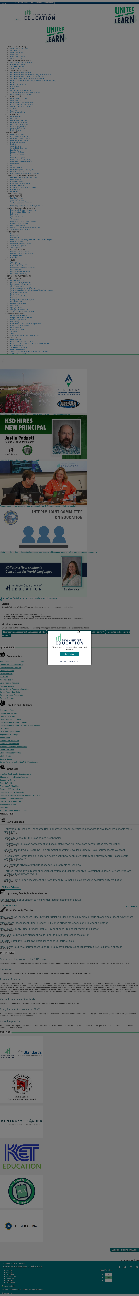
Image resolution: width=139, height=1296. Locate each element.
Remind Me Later (74, 661)
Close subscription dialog (85, 631)
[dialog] (69, 648)
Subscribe (69, 654)
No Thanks (63, 661)
